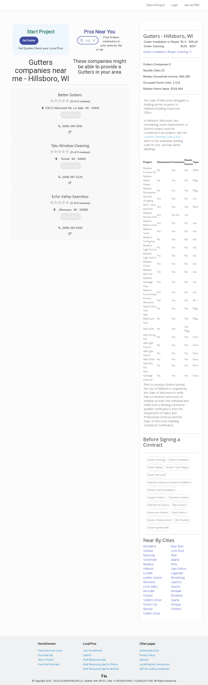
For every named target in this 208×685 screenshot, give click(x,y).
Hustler (175, 586)
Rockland (176, 595)
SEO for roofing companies (154, 669)
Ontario (148, 595)
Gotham (148, 551)
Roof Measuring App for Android (101, 669)
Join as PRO (191, 5)
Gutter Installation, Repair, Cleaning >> (167, 52)
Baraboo (148, 564)
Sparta (175, 600)
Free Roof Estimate (49, 664)
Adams (175, 560)
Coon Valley (150, 586)
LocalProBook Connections (155, 664)
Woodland (149, 546)
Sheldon (176, 609)
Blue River (177, 546)
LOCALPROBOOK (31, 5)
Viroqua (176, 604)
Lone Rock (177, 551)
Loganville (177, 573)
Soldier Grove (151, 613)
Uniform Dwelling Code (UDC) (162, 137)
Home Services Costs (50, 650)
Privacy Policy (147, 655)
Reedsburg (178, 577)
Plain (174, 555)
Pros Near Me (45, 655)
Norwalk (176, 591)
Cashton (176, 582)
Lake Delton (178, 568)
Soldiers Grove (152, 600)
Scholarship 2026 (149, 650)
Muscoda (149, 555)
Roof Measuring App (94, 659)
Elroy (174, 564)
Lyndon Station (152, 577)
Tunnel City (150, 604)
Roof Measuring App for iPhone (100, 664)
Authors (144, 659)
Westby (148, 609)
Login (174, 5)
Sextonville (150, 560)
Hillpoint (148, 568)
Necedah (149, 591)
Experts (87, 655)
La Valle (148, 573)
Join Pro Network (92, 650)
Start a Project (155, 5)
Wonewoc (149, 582)
